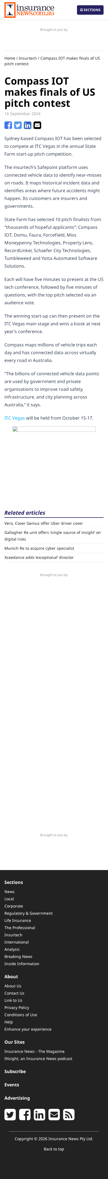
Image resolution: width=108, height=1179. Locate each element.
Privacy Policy (16, 1007)
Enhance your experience (28, 1029)
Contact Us (14, 993)
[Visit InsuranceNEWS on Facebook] (24, 1118)
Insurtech (28, 58)
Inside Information (21, 963)
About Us (12, 985)
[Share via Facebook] (8, 127)
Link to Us (13, 1000)
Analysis (12, 949)
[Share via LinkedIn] (27, 127)
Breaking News (18, 956)
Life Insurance (17, 920)
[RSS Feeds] (68, 1118)
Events (11, 1085)
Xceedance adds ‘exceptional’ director (39, 557)
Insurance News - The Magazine (34, 1051)
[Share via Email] (37, 127)
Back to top (54, 1149)
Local (9, 898)
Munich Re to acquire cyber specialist (39, 548)
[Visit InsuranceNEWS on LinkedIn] (39, 1118)
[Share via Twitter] (18, 127)
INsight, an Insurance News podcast (38, 1058)
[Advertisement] (54, 461)
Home (9, 58)
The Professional (19, 927)
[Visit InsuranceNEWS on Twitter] (10, 1118)
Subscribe (15, 1071)
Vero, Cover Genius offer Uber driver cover (43, 523)
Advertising (17, 1098)
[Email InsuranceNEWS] (54, 1118)
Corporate (13, 906)
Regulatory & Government (28, 913)
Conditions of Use (20, 1014)
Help (8, 1022)
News (9, 891)
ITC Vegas (14, 418)
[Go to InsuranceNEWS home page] (29, 10)
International (16, 942)
